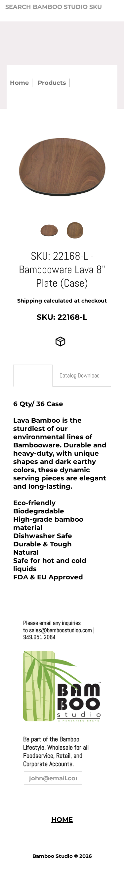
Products (52, 82)
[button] (13, 624)
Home (19, 82)
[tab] (33, 376)
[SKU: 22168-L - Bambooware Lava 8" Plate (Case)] (49, 230)
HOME (62, 820)
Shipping (29, 301)
